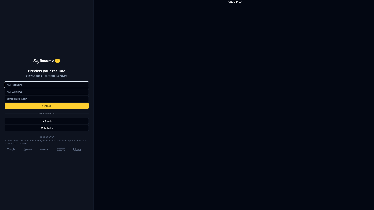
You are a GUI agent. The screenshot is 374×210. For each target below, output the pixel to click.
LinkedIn (48, 128)
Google (48, 121)
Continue (46, 105)
